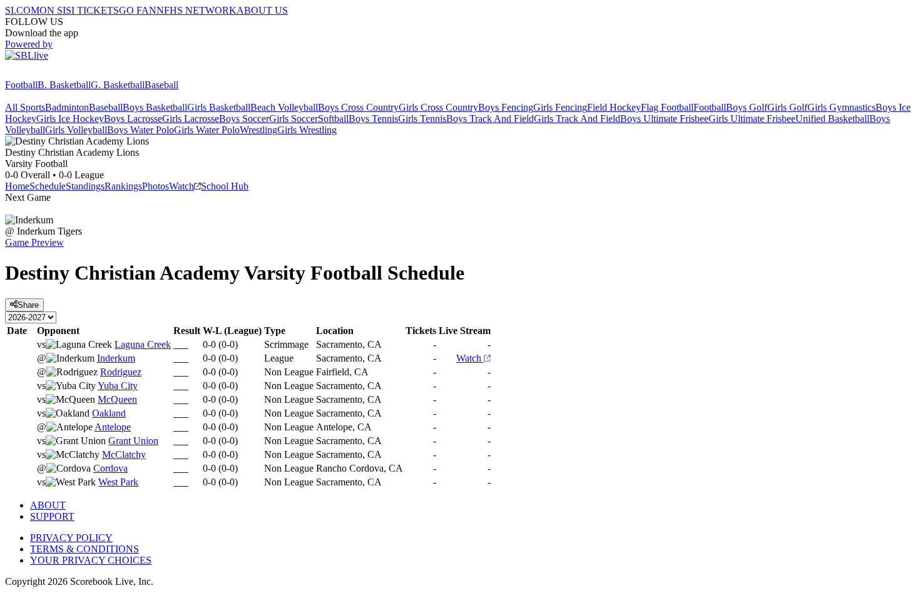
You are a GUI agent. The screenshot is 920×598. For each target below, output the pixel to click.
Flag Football (667, 107)
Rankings (123, 186)
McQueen (117, 399)
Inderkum (116, 358)
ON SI (52, 10)
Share (28, 305)
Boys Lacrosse (133, 118)
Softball (333, 118)
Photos (155, 186)
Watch (181, 186)
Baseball (161, 84)
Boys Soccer (244, 118)
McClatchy (124, 454)
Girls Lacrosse (190, 118)
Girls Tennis (422, 118)
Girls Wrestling (307, 129)
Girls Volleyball (76, 129)
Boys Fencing (505, 107)
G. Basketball (118, 84)
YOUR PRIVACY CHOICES (90, 560)
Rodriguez (120, 372)
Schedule (47, 186)
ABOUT (48, 505)
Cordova (110, 468)
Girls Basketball (218, 107)
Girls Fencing (560, 107)
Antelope (113, 427)
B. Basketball (64, 84)
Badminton (67, 107)
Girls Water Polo (207, 129)
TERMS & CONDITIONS (84, 549)
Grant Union (133, 440)
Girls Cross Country (438, 107)
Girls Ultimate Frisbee (751, 118)
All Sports (25, 107)
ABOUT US (262, 10)
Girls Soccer (293, 118)
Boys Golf (746, 107)
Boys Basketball (155, 107)
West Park (118, 482)
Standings (85, 186)
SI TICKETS (92, 10)
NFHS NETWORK (196, 10)
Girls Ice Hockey (70, 118)
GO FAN (137, 10)
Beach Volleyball (284, 107)
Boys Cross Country (358, 107)
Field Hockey (614, 107)
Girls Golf (787, 107)
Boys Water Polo (140, 129)
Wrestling (258, 129)
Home (17, 186)
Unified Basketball (832, 118)
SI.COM (22, 10)
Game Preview (34, 242)
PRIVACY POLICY (71, 537)
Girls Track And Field (577, 118)
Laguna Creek (143, 344)
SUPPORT (52, 516)
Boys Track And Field (490, 118)
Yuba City (118, 385)
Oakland (109, 413)
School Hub (224, 186)
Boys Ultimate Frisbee (664, 118)
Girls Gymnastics (841, 107)
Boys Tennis (373, 118)
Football (21, 84)
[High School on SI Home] (53, 73)
